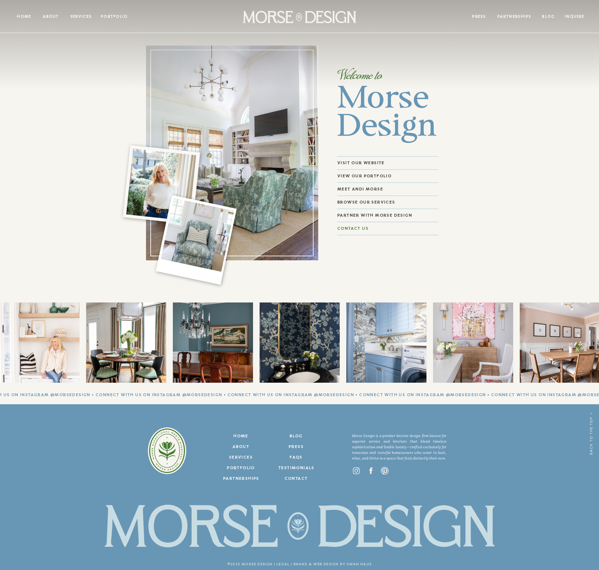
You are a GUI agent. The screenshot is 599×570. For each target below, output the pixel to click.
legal (283, 564)
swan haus (359, 564)
